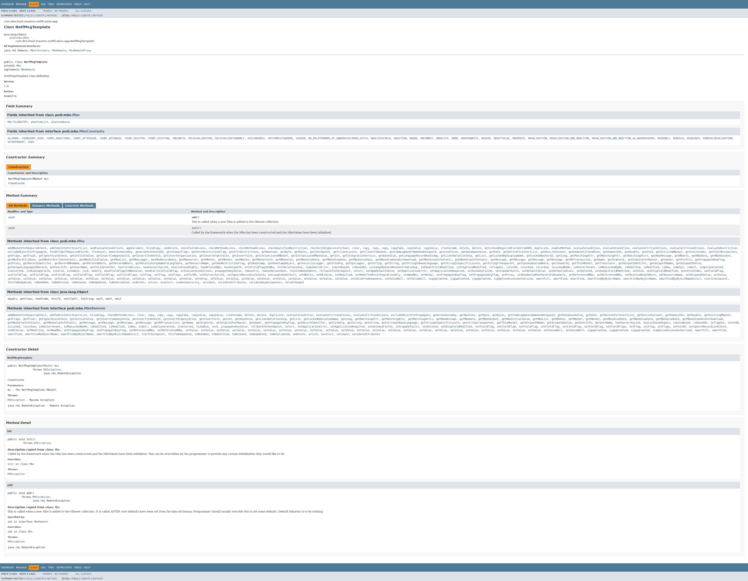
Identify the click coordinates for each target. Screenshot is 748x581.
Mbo (18, 65)
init (195, 228)
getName (599, 259)
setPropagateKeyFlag (451, 274)
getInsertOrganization (179, 255)
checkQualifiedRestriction (287, 248)
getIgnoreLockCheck (53, 255)
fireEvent (99, 251)
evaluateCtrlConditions (649, 248)
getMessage (498, 259)
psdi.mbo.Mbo (19, 37)
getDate (494, 251)
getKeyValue (387, 255)
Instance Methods (46, 205)
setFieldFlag (713, 270)
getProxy (14, 263)
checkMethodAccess (222, 248)
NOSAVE (486, 138)
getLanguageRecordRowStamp (418, 255)
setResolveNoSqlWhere (640, 274)
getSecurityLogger (310, 263)
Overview (7, 4)
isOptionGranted (711, 267)
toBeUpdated (97, 282)
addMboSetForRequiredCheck (27, 248)
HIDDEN (300, 138)
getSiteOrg (335, 263)
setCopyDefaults (507, 270)
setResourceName (670, 274)
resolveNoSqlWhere (303, 270)
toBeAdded (41, 282)
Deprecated (64, 4)
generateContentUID (149, 251)
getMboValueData (307, 259)
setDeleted (584, 270)
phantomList (39, 121)
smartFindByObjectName (603, 278)
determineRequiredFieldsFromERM (507, 248)
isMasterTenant (584, 267)
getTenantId (560, 263)
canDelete (170, 248)
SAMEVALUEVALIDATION (717, 138)
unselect (166, 282)
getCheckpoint (320, 251)
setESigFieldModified (662, 270)
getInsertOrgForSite (214, 255)
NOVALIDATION (537, 138)
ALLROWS (13, 138)
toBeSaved (78, 282)
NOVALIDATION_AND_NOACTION (569, 138)
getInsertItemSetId (146, 255)
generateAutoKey (120, 251)
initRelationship (289, 267)
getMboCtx (682, 255)
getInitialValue (81, 255)
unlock (152, 282)
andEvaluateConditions (106, 248)
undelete (138, 282)
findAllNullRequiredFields (69, 251)
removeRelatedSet (274, 270)
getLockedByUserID (540, 255)
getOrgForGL (616, 259)
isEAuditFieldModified (437, 267)
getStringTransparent (498, 263)
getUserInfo (58, 267)
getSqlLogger (355, 263)
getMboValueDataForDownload (395, 259)
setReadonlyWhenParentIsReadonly (541, 274)
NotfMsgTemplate (20, 178)
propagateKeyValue (228, 270)
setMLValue (324, 274)
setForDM (190, 274)
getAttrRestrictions (243, 251)
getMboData (699, 255)
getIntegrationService (359, 255)
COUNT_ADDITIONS (58, 138)
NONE (455, 138)
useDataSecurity (187, 282)
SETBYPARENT (16, 141)
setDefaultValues (560, 270)
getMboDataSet (720, 255)
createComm (448, 248)
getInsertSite (242, 255)
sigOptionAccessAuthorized (513, 278)
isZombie (73, 270)
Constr (39, 15)
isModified (632, 267)
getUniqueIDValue (688, 263)
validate (208, 282)
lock (85, 270)
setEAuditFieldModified (612, 270)
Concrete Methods (79, 205)
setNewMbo (410, 274)
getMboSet (208, 259)
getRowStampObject (281, 263)
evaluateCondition (586, 248)
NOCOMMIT (427, 138)
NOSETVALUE (501, 138)
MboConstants (39, 50)
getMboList (118, 259)
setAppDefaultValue (380, 270)
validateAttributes (232, 282)
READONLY (663, 138)
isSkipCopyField (38, 270)
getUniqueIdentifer (632, 263)
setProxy (508, 274)
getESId (647, 251)
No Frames (61, 11)
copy (366, 248)
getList (480, 255)
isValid (58, 270)
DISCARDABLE (256, 138)
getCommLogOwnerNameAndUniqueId (412, 251)
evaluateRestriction (722, 248)
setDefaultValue (533, 270)
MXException (52, 369)
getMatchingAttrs (635, 255)
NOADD (413, 138)
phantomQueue (60, 121)
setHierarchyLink (211, 274)
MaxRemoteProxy (80, 50)
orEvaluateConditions (196, 270)
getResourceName (197, 263)
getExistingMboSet (669, 251)
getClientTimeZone (373, 251)
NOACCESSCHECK (381, 138)
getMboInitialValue (93, 259)
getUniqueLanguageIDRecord (27, 267)
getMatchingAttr (582, 255)
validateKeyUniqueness (265, 282)
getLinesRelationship (456, 255)
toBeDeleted (59, 282)
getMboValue (284, 259)
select (358, 270)
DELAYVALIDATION (200, 138)
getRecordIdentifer (37, 263)
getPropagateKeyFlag (709, 259)
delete (464, 248)
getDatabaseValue (473, 251)
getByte (285, 251)
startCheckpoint (716, 278)
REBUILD (678, 138)
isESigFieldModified (471, 267)
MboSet (37, 178)
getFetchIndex (695, 251)
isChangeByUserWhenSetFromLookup (393, 267)
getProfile (684, 259)
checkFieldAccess (193, 248)
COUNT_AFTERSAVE (84, 138)
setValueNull (394, 278)
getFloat (29, 255)
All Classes (83, 11)
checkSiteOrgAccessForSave (329, 248)
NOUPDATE (518, 138)
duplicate (541, 248)
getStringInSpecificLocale (460, 263)
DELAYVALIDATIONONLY (229, 138)
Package (21, 4)
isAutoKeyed (340, 267)
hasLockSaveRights (184, 267)
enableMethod (560, 248)
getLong (561, 255)
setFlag (145, 274)
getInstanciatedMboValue (309, 255)
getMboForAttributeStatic (57, 259)
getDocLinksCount (553, 251)
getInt (335, 255)
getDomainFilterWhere (584, 251)
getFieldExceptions (723, 251)
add (194, 217)
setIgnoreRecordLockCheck (246, 274)
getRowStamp (256, 263)
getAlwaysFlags (177, 251)
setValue (720, 274)
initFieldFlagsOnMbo (259, 267)
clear (356, 248)
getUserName (78, 267)
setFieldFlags (127, 274)
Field (29, 15)
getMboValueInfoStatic (435, 259)
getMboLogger (138, 259)
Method (52, 15)
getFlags (14, 255)
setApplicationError (412, 270)
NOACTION (400, 138)
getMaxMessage (661, 255)
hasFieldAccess (129, 267)
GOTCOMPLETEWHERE (280, 138)
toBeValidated (119, 282)
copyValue (414, 248)
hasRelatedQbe (211, 267)
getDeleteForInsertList (520, 251)
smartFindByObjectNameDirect (680, 278)
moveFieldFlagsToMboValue (123, 270)
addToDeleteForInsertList (68, 248)
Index (78, 4)
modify (96, 270)
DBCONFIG (179, 138)
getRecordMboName (66, 263)
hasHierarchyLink (155, 267)
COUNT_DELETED (134, 138)
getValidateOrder (102, 267)
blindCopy (153, 248)
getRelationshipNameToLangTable (158, 263)
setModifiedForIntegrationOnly (377, 274)
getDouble (632, 251)
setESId (637, 270)
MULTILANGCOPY (18, 121)
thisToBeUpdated (19, 282)
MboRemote (59, 50)
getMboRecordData (163, 259)
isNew (666, 267)
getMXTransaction (577, 259)
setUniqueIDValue (697, 274)
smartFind (560, 278)
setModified (343, 274)
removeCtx (251, 270)
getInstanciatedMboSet (271, 255)
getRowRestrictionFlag (228, 263)
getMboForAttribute (22, 259)
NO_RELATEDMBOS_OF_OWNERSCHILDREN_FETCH (338, 138)
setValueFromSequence (366, 278)
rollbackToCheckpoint (334, 270)
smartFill (543, 278)
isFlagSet (496, 267)
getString (375, 263)
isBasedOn (359, 267)
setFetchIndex (691, 270)
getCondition (448, 251)
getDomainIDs (612, 251)
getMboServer (188, 259)
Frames (47, 11)
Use (43, 4)
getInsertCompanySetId (112, 255)
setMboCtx (306, 274)
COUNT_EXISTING (159, 138)
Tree (51, 4)
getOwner (667, 259)
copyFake (397, 248)
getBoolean (269, 251)
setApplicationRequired (447, 270)
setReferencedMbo (581, 274)
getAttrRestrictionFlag (208, 251)
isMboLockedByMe (610, 267)
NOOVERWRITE (469, 138)
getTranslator (605, 263)
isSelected (15, 270)
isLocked (526, 267)
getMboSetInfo (262, 259)
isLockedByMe (560, 267)
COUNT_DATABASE (110, 138)
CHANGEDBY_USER (32, 138)
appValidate (134, 248)
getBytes (300, 251)
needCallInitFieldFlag (161, 270)
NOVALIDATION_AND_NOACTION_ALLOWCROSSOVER (623, 138)
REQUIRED (693, 138)
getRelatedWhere (94, 263)
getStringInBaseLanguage (420, 263)
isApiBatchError (317, 267)
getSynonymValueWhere (532, 263)
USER (31, 141)
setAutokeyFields (479, 270)
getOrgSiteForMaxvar (642, 259)
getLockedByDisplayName (506, 255)
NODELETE (442, 138)
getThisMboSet (582, 263)
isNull (691, 267)
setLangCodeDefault (282, 274)
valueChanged (294, 282)
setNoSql (427, 274)
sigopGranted (437, 278)
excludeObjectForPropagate (27, 251)
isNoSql (678, 267)
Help (87, 4)
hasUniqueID (232, 267)
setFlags (174, 274)
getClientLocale (345, 251)
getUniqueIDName (661, 263)
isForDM (511, 267)
